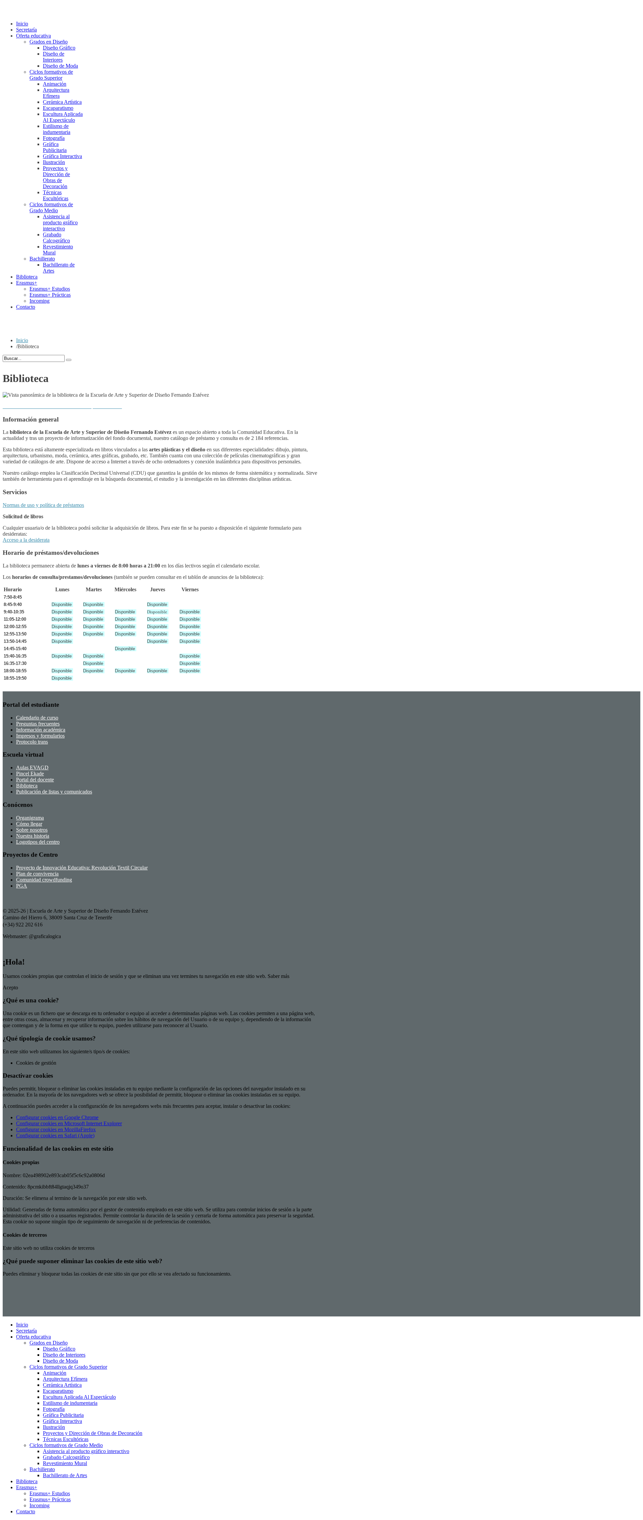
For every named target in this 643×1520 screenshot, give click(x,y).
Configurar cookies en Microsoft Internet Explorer (69, 1123)
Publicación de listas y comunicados (54, 791)
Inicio (22, 340)
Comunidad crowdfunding (44, 880)
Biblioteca (27, 785)
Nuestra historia (32, 836)
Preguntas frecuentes (38, 724)
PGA (21, 886)
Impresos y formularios (40, 736)
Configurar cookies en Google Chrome (57, 1117)
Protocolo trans (32, 742)
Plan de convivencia (37, 874)
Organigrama (30, 818)
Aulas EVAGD (32, 767)
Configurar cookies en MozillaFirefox (56, 1129)
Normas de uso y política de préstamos (43, 505)
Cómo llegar (29, 824)
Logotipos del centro (38, 842)
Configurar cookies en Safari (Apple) (55, 1135)
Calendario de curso (37, 717)
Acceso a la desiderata (26, 540)
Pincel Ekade (30, 773)
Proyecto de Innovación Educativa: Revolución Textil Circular (82, 867)
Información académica (40, 730)
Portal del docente (35, 779)
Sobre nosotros (32, 830)
